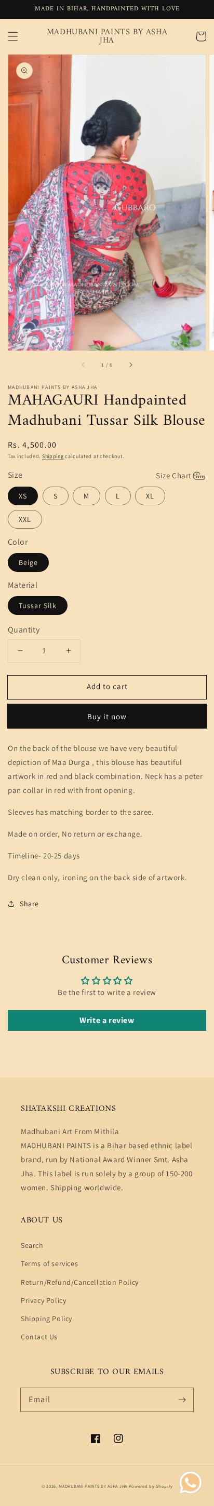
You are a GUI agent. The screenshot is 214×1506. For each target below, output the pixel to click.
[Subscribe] (181, 1399)
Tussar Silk (38, 605)
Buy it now (107, 716)
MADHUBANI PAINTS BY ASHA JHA (93, 1486)
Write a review (106, 1020)
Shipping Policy (46, 1318)
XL (150, 496)
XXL (25, 519)
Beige (28, 562)
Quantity (23, 629)
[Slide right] (130, 365)
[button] (13, 36)
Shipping (53, 456)
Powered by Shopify (151, 1486)
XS (23, 496)
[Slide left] (83, 365)
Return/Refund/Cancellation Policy (80, 1282)
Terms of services (49, 1263)
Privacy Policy (43, 1300)
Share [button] (29, 903)
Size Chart (174, 475)
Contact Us (39, 1336)
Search (32, 1245)
